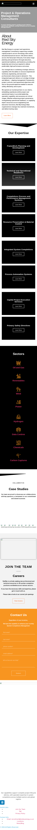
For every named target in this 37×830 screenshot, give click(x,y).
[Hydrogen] (18, 417)
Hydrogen (18, 421)
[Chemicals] (18, 443)
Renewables (18, 380)
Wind (18, 394)
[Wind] (18, 389)
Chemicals (18, 447)
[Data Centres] (18, 430)
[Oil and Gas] (18, 363)
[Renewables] (18, 376)
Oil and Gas (18, 367)
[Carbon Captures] (18, 456)
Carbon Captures (18, 460)
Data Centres (18, 434)
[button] (33, 3)
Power (18, 406)
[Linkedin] (2, 802)
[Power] (18, 402)
